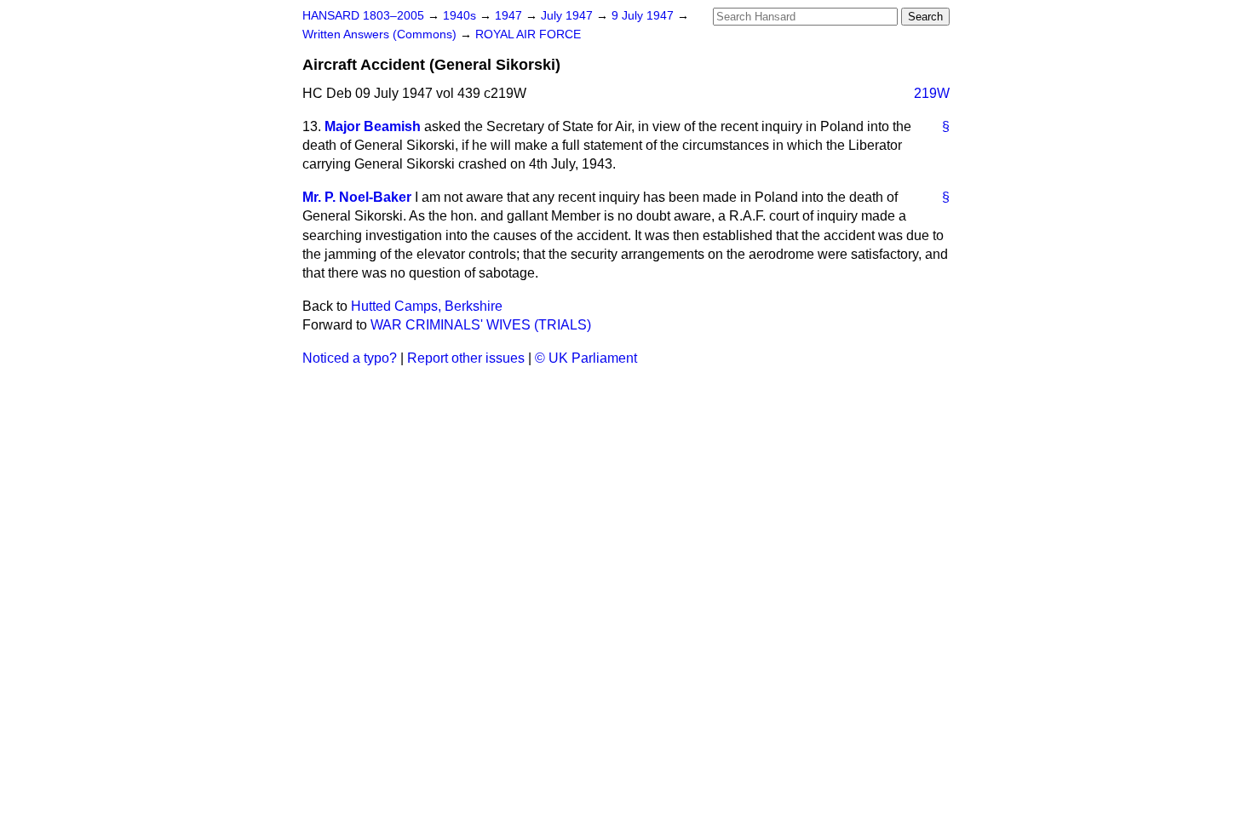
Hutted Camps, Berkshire (427, 306)
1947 (510, 15)
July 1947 (568, 15)
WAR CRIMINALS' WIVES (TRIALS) (480, 325)
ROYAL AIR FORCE (528, 34)
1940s (461, 15)
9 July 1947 (644, 15)
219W (932, 93)
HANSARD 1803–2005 (363, 15)
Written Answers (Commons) (381, 34)
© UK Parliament (586, 358)
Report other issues (466, 358)
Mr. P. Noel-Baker (356, 197)
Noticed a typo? (349, 358)
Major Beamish (372, 126)
